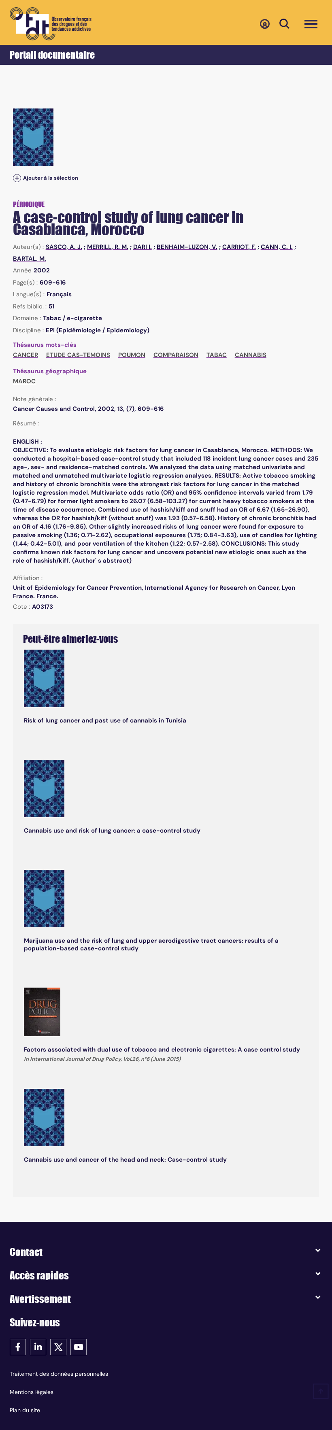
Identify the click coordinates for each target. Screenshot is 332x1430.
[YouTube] (78, 1346)
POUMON (131, 355)
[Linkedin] (38, 1346)
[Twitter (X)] (58, 1346)
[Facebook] (18, 1346)
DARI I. (142, 247)
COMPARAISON (175, 355)
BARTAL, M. (29, 259)
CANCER (25, 355)
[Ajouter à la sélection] (17, 178)
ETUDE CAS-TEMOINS (78, 355)
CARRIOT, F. (239, 247)
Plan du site (25, 1410)
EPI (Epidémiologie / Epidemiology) (97, 330)
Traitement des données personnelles (59, 1373)
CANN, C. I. (277, 247)
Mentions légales (31, 1392)
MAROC (24, 381)
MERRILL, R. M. (107, 247)
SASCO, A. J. (64, 247)
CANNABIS (250, 355)
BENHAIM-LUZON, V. (187, 247)
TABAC (216, 355)
